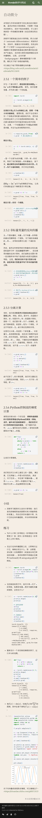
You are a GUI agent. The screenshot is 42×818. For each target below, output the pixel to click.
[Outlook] (7, 814)
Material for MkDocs (16, 810)
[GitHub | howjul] (15, 814)
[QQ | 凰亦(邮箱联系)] (11, 814)
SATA (28, 805)
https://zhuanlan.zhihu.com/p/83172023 (21, 791)
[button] (36, 96)
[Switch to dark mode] (33, 2)
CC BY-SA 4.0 (19, 805)
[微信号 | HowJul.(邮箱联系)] (3, 814)
